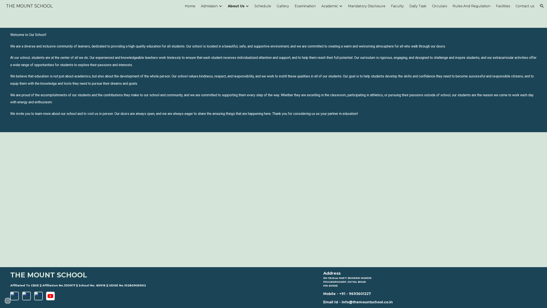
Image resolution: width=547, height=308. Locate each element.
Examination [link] (305, 6)
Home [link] (190, 6)
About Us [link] (236, 6)
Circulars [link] (439, 6)
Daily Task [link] (417, 6)
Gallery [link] (283, 6)
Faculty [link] (397, 6)
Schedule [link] (262, 6)
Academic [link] (329, 6)
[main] (274, 80)
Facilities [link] (503, 6)
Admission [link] (209, 6)
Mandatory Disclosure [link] (366, 6)
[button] (542, 6)
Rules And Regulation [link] (471, 6)
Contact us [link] (525, 6)
